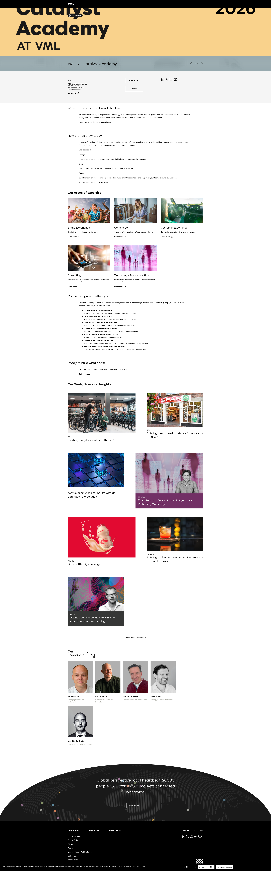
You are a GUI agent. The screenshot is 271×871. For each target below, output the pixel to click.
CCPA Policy (73, 856)
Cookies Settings (189, 867)
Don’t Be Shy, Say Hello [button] (135, 638)
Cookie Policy (73, 840)
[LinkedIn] (162, 79)
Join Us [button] (134, 89)
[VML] (71, 4)
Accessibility (73, 860)
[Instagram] (170, 79)
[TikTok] (195, 836)
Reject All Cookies (206, 867)
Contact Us (73, 830)
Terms (70, 848)
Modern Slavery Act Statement (80, 852)
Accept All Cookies (225, 867)
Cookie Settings (74, 836)
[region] (135, 867)
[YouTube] (175, 79)
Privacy (71, 844)
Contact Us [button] (134, 80)
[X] (166, 79)
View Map (72, 93)
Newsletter (94, 830)
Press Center (115, 830)
